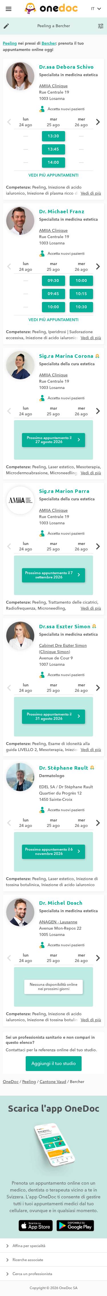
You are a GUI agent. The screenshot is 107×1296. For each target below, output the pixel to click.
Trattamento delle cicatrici (72, 602)
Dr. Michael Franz (61, 211)
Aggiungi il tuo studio (53, 1064)
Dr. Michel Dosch (61, 902)
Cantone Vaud (53, 1081)
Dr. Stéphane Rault (63, 767)
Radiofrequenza (20, 608)
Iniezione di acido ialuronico (52, 338)
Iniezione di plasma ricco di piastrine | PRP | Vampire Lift (52, 341)
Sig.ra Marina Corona (66, 355)
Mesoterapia (88, 467)
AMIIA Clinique (53, 86)
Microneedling (63, 473)
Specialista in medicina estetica (68, 75)
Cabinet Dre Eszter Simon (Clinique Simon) (63, 648)
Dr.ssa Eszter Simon (64, 626)
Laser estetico (61, 467)
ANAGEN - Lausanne (58, 922)
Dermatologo (51, 776)
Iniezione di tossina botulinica (55, 1020)
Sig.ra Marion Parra (64, 490)
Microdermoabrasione (27, 473)
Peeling (39, 187)
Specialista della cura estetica (67, 364)
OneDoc (11, 1081)
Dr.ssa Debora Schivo (66, 66)
